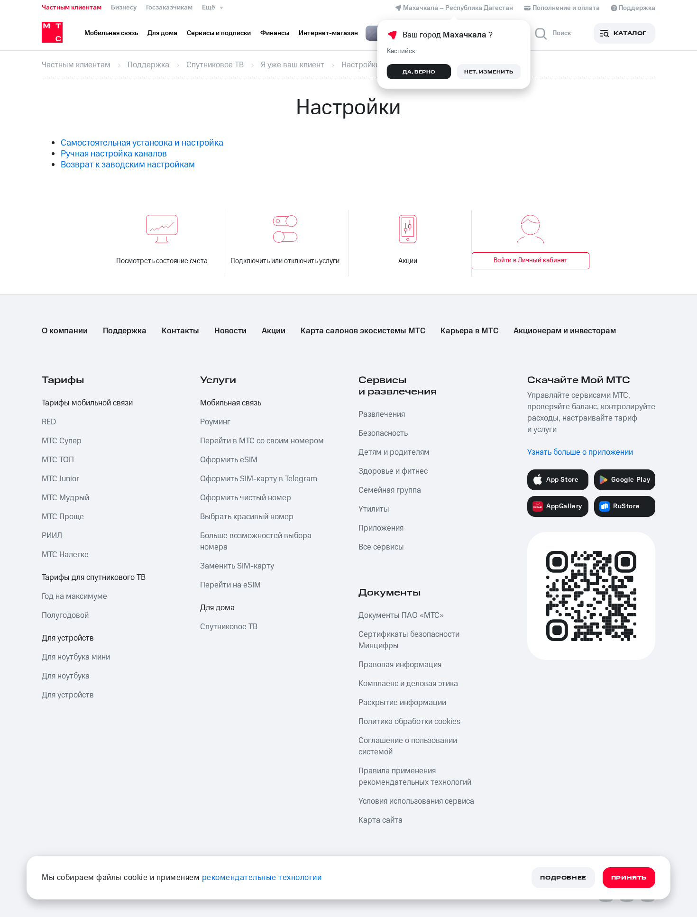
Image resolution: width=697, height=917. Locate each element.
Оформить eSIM (228, 460)
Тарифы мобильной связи (87, 403)
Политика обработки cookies (409, 721)
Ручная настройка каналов (114, 153)
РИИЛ (52, 535)
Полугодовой (65, 615)
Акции (407, 261)
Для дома (217, 608)
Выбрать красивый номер (246, 517)
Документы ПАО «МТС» (401, 615)
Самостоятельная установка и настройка (142, 143)
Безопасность (383, 433)
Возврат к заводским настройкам (128, 164)
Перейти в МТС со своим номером (262, 441)
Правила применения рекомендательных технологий (414, 776)
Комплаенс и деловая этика (408, 683)
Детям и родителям (394, 452)
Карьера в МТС (469, 331)
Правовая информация (399, 664)
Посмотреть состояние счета (162, 261)
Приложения (381, 528)
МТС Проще (63, 517)
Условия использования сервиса (416, 801)
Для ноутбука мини (76, 657)
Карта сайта (380, 820)
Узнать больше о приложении (580, 452)
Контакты (180, 331)
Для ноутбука (66, 676)
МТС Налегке (65, 554)
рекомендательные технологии (262, 877)
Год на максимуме (74, 596)
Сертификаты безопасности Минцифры (408, 640)
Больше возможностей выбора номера (256, 541)
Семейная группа (389, 490)
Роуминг (215, 422)
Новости (230, 331)
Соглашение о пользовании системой (407, 746)
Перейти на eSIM (230, 585)
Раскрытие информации (402, 702)
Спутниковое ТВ (228, 627)
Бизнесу (124, 7)
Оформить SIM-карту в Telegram (258, 479)
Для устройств (68, 638)
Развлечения (381, 414)
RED (49, 422)
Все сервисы (381, 547)
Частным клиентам (71, 7)
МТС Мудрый (65, 498)
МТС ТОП (58, 460)
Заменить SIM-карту (237, 566)
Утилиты (373, 509)
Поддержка (125, 331)
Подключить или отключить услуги (284, 261)
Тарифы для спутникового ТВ (94, 577)
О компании (65, 331)
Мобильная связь (230, 403)
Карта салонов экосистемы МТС (363, 331)
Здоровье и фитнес (393, 471)
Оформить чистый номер (245, 498)
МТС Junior (60, 479)
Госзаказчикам (169, 7)
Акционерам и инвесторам (565, 331)
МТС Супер (62, 441)
